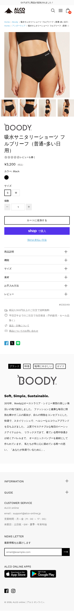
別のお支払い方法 (37, 240)
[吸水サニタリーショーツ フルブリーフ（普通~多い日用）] (9, 108)
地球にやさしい (43, 366)
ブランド (14, 366)
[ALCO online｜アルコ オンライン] (20, 10)
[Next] (61, 64)
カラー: (11, 171)
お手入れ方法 (11, 285)
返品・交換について (19, 325)
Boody (15, 22)
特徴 (26, 366)
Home (7, 22)
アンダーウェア (18, 26)
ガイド (61, 366)
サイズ (8, 185)
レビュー (9, 294)
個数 (6, 200)
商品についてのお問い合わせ (23, 331)
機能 (6, 260)
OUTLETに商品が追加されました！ (37, 2)
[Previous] (12, 64)
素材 (6, 277)
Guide (8, 492)
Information (14, 481)
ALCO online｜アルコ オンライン (28, 602)
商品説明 (9, 251)
